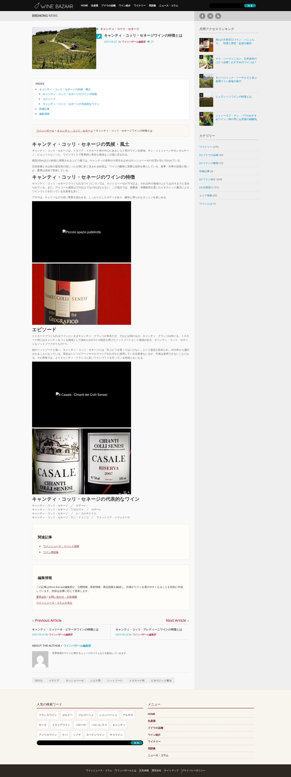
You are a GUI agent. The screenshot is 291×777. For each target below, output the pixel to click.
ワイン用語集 (51, 552)
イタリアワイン (61, 725)
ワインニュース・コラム (99, 770)
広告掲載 (144, 770)
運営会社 (41, 597)
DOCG (38, 680)
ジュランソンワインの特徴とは (234, 96)
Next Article (177, 620)
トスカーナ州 (137, 680)
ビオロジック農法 (161, 680)
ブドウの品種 (108, 5)
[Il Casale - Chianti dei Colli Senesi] (81, 461)
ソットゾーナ (115, 680)
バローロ (81, 725)
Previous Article (47, 620)
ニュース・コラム (168, 5)
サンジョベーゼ (75, 680)
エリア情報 (205, 195)
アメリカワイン (48, 734)
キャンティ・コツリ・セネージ (119, 29)
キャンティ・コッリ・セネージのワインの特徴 (70, 94)
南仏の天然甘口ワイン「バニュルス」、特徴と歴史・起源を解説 (235, 41)
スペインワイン (95, 734)
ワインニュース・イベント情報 (61, 546)
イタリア (54, 680)
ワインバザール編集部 (134, 41)
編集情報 (44, 114)
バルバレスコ (99, 725)
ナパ (65, 734)
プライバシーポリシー (193, 770)
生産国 (94, 5)
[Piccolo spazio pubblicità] (81, 294)
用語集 (152, 5)
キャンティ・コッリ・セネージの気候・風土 (65, 89)
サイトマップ (171, 770)
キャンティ (118, 725)
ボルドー (67, 715)
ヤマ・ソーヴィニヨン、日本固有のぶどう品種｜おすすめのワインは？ (236, 60)
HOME (84, 5)
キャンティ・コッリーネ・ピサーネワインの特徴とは (65, 629)
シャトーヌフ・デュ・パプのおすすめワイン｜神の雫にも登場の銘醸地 (236, 117)
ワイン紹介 (125, 5)
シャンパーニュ (108, 715)
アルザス (128, 715)
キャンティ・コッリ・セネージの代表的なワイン (71, 104)
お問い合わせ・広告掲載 (63, 597)
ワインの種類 (210, 163)
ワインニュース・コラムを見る (54, 603)
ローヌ (43, 725)
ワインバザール (45, 130)
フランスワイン (48, 715)
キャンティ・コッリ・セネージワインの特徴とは (143, 35)
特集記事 (204, 171)
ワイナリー (140, 5)
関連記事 (44, 109)
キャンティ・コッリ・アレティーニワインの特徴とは (149, 629)
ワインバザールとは (125, 770)
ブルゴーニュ (86, 715)
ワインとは (205, 203)
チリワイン (116, 734)
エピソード (49, 99)
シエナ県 (95, 680)
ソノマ (77, 734)
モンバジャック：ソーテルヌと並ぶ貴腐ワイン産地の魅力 (236, 79)
